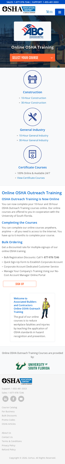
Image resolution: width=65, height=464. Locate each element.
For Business (8, 411)
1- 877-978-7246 (50, 257)
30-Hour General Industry (33, 140)
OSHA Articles (9, 423)
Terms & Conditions (12, 441)
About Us (6, 432)
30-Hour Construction (33, 102)
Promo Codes (8, 419)
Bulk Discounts (9, 415)
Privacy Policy (8, 445)
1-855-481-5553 (50, 2)
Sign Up (19, 284)
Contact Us (7, 437)
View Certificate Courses (31, 178)
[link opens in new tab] (5, 399)
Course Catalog (9, 407)
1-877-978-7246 (22, 2)
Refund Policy (9, 449)
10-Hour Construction (33, 98)
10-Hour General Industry (33, 135)
